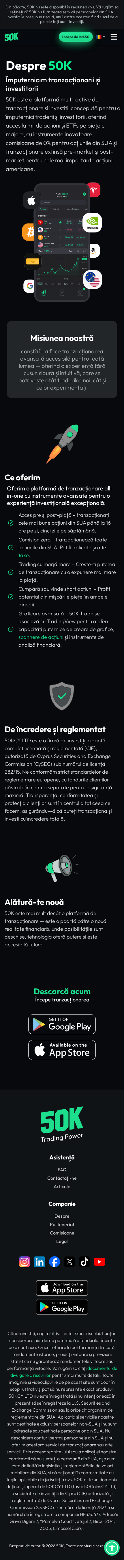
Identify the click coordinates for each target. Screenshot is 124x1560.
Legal (62, 1241)
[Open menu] (113, 36)
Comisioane (62, 1233)
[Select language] (101, 37)
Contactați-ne (62, 1178)
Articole (62, 1186)
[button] (112, 1547)
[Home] (11, 36)
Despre (62, 1216)
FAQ (62, 1169)
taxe (23, 555)
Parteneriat (62, 1224)
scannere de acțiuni (40, 637)
